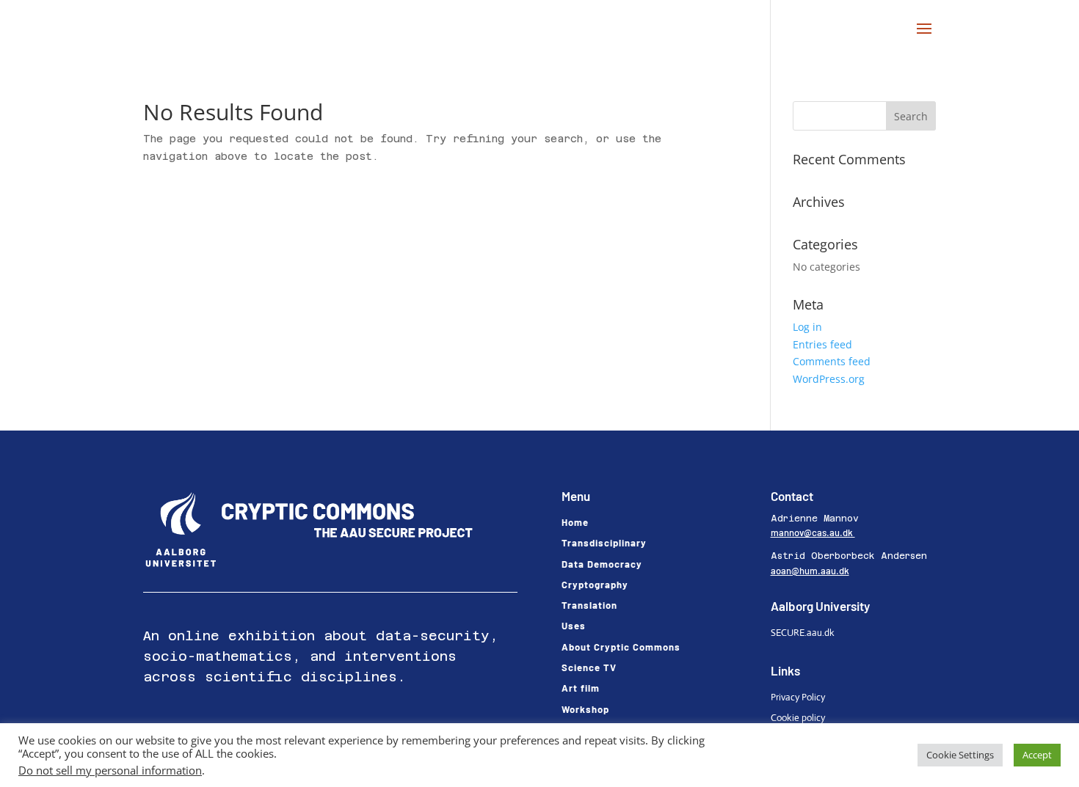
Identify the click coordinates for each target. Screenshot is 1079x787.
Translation (589, 605)
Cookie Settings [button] (960, 754)
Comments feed (832, 361)
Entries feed (822, 344)
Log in (807, 327)
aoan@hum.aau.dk (810, 570)
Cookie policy (798, 717)
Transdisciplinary (604, 543)
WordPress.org (829, 379)
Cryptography (595, 584)
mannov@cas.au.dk (813, 532)
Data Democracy (602, 564)
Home (575, 522)
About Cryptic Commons (621, 647)
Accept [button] (1037, 754)
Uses (574, 626)
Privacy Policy (798, 697)
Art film (581, 688)
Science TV (589, 667)
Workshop (585, 709)
